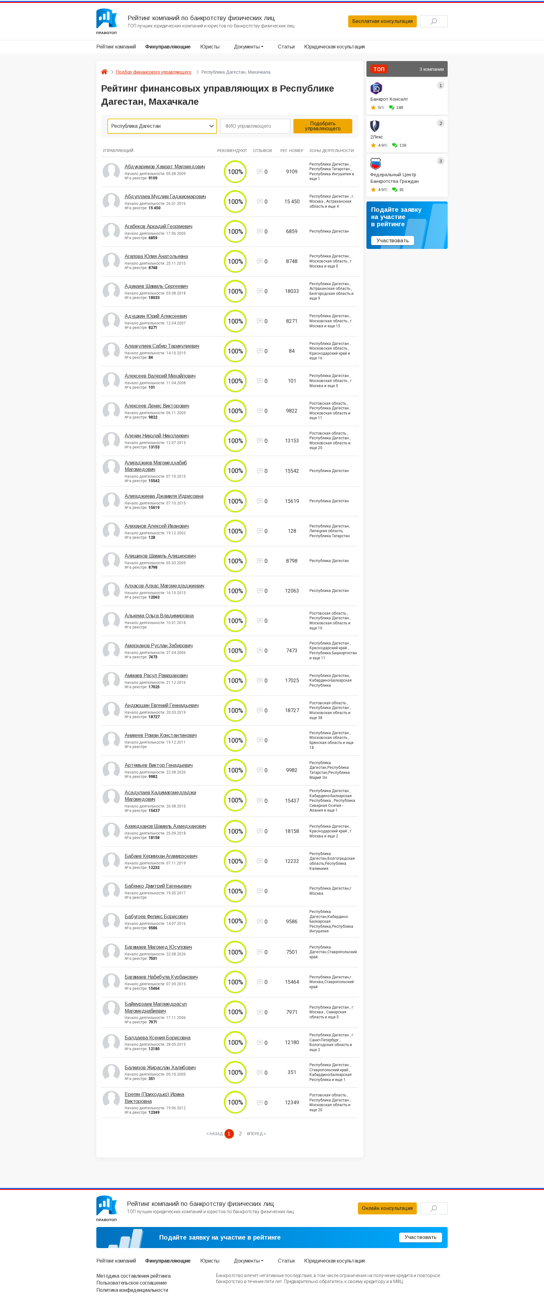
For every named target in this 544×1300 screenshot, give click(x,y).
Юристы (209, 46)
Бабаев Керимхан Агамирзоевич (161, 856)
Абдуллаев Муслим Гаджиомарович (165, 196)
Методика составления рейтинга (133, 1276)
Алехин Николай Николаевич (157, 435)
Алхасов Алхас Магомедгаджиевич (164, 585)
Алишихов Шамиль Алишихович (160, 556)
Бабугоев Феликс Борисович (156, 916)
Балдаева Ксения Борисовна (157, 1037)
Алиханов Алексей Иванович (157, 526)
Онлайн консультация (387, 1208)
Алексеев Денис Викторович (157, 405)
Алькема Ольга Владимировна (159, 615)
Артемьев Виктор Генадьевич (159, 765)
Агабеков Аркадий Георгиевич (158, 226)
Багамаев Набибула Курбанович (161, 977)
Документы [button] (247, 46)
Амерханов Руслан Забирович (159, 645)
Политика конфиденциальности (132, 1290)
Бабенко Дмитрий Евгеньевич (158, 886)
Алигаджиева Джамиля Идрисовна (164, 496)
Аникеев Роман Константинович (161, 735)
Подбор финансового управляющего (153, 72)
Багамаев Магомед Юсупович (158, 947)
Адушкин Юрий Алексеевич (156, 316)
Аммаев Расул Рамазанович (156, 675)
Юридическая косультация (334, 46)
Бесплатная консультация (382, 21)
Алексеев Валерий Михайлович (160, 376)
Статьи (286, 46)
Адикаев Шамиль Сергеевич (156, 286)
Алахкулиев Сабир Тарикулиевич (162, 346)
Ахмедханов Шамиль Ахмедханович (165, 826)
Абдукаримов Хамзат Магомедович (165, 166)
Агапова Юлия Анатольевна (156, 256)
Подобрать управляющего (323, 126)
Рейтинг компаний (116, 46)
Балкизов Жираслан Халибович (160, 1067)
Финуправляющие (168, 46)
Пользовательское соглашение (131, 1283)
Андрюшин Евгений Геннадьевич (162, 705)
